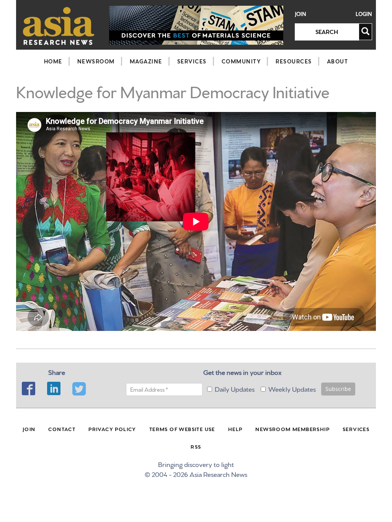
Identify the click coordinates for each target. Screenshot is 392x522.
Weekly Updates (292, 388)
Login (364, 14)
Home (53, 61)
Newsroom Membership (292, 429)
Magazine (146, 61)
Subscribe (338, 388)
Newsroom (96, 61)
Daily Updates (235, 388)
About (337, 61)
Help (235, 429)
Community (241, 61)
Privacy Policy (112, 429)
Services (192, 61)
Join (300, 14)
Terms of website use (182, 429)
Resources (294, 61)
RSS (196, 446)
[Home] (59, 26)
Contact (61, 429)
